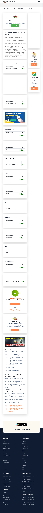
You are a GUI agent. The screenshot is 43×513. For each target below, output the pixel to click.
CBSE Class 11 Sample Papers (28, 499)
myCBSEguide (10, 1)
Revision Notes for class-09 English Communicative (13, 410)
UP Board (5, 450)
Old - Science (20, 5)
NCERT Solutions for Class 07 (28, 484)
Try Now (34, 64)
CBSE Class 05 (25, 453)
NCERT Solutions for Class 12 (28, 476)
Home (4, 5)
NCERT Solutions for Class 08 (28, 483)
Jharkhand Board (6, 458)
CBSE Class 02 (25, 458)
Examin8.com (6, 468)
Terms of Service (6, 495)
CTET (23, 469)
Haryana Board (6, 457)
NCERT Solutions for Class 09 (28, 481)
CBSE (12, 5)
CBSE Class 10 (25, 445)
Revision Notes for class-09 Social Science (14, 408)
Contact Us (5, 504)
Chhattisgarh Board (7, 455)
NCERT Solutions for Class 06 (28, 486)
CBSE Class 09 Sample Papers (28, 502)
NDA (23, 467)
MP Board (5, 460)
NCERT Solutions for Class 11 (28, 477)
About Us (5, 492)
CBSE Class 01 (25, 460)
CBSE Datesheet (31, 504)
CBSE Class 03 (25, 457)
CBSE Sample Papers (7, 476)
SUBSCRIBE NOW (15, 304)
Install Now (15, 25)
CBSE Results (24, 504)
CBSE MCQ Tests (6, 479)
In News (4, 501)
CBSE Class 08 (25, 448)
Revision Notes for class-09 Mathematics (14, 405)
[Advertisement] (15, 84)
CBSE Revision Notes (7, 486)
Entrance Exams (6, 443)
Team (4, 502)
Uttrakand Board (6, 451)
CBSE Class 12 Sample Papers (28, 497)
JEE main (23, 464)
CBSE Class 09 (25, 446)
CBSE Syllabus (6, 483)
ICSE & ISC (5, 446)
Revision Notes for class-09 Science (13, 406)
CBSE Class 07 (25, 450)
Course (8, 5)
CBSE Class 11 (25, 443)
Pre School (24, 462)
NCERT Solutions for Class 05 (28, 488)
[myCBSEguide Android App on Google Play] (22, 424)
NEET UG (24, 465)
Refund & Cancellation (7, 499)
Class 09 (15, 5)
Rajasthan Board (6, 462)
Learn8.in (5, 469)
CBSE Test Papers (6, 477)
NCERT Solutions (6, 484)
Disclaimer (5, 494)
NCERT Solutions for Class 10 (28, 479)
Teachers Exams (6, 448)
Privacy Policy (6, 497)
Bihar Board (5, 453)
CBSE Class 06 (25, 451)
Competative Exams (7, 445)
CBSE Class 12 (25, 441)
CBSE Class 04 (25, 455)
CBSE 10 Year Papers (7, 481)
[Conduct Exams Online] (15, 117)
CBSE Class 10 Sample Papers (28, 501)
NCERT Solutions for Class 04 (28, 490)
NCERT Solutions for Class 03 (28, 491)
